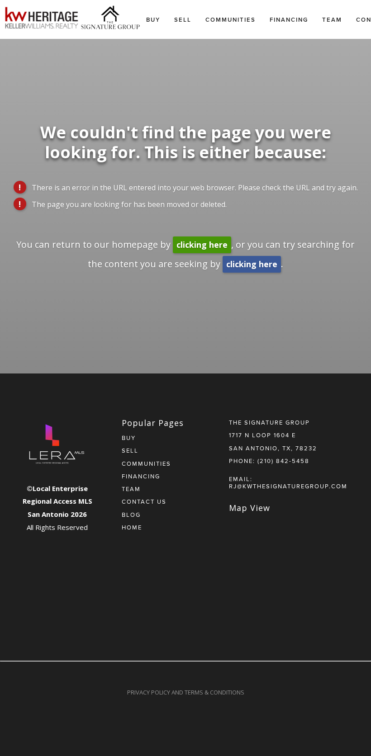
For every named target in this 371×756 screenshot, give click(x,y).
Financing (289, 19)
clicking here (202, 244)
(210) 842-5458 (283, 461)
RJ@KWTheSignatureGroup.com (288, 486)
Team (332, 19)
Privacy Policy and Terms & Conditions (185, 692)
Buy (153, 19)
